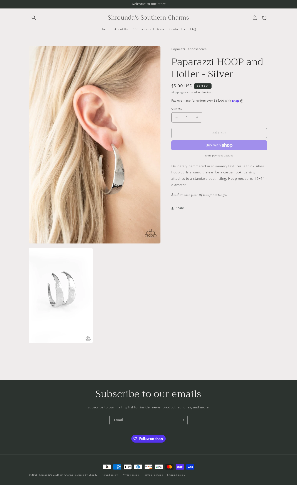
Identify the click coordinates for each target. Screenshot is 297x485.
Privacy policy (130, 475)
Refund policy (110, 475)
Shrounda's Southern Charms (56, 475)
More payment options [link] (219, 155)
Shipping (177, 92)
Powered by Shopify (86, 475)
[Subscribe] (182, 420)
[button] (33, 17)
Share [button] (180, 208)
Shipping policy (176, 475)
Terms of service (153, 475)
